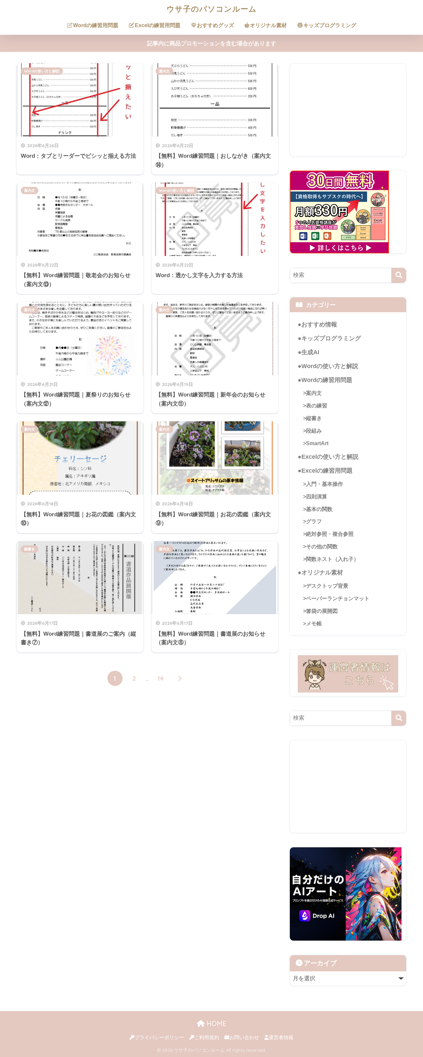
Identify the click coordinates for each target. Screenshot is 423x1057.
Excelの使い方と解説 (330, 456)
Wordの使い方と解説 (41, 71)
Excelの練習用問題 (157, 25)
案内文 (164, 71)
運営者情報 (281, 1037)
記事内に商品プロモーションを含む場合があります (211, 43)
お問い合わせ (244, 1037)
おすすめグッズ (215, 25)
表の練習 (316, 405)
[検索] (398, 275)
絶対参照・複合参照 (330, 534)
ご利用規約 (206, 1037)
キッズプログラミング (329, 25)
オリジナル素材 (268, 25)
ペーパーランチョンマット (337, 598)
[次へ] (179, 678)
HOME (215, 1023)
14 (161, 678)
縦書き (29, 549)
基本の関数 (319, 509)
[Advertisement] (348, 109)
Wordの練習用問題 (95, 25)
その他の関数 (322, 546)
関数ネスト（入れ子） (332, 559)
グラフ (314, 521)
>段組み (312, 431)
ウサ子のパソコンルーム (212, 9)
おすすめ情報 (319, 324)
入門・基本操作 (324, 484)
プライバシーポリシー (159, 1037)
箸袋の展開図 (322, 611)
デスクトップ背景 (327, 586)
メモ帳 (314, 623)
